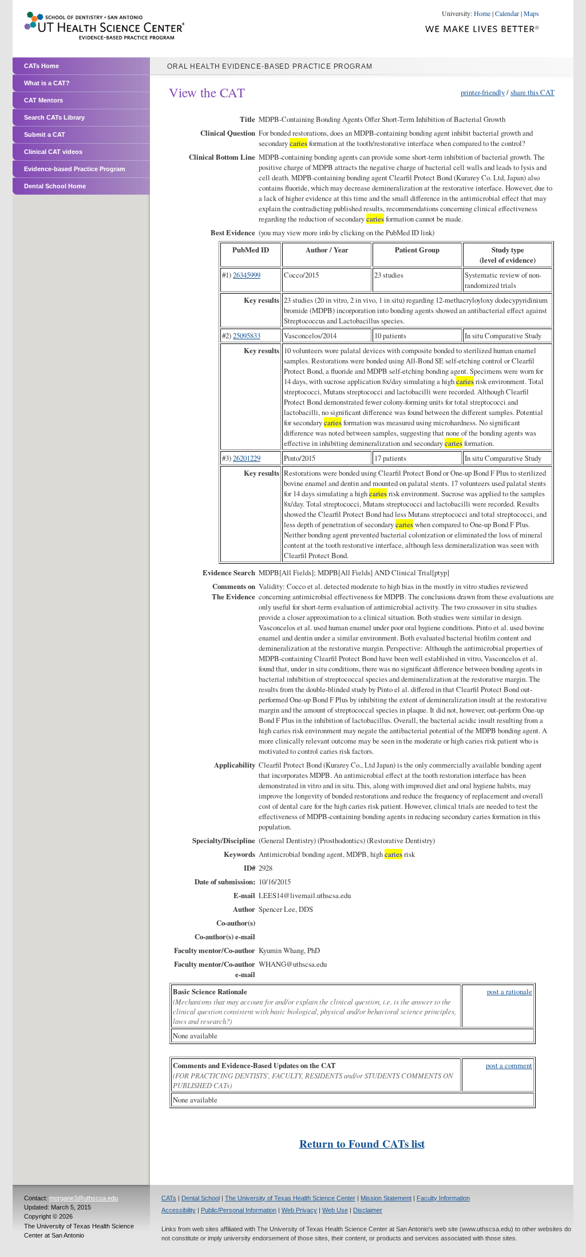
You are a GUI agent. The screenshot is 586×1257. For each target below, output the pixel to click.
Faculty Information (443, 1198)
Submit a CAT (44, 134)
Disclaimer (367, 1210)
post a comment (509, 1065)
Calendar (507, 13)
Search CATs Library (54, 117)
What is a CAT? (47, 83)
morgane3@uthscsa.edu (83, 1198)
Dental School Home (55, 186)
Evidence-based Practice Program (74, 168)
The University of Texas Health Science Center (290, 1198)
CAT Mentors (43, 100)
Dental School (200, 1198)
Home (482, 13)
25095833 (246, 335)
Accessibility (178, 1210)
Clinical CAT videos (53, 151)
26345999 (246, 275)
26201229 (246, 458)
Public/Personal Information (238, 1210)
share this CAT (532, 92)
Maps (531, 13)
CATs (168, 1198)
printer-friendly (483, 92)
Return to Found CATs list (362, 1144)
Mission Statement (386, 1198)
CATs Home (41, 65)
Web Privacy (299, 1210)
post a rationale (509, 991)
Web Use (335, 1210)
